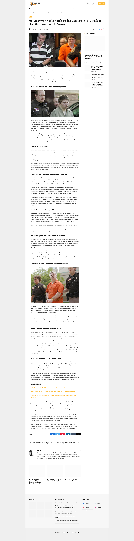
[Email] (23, 88)
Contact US (75, 532)
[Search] (104, 8)
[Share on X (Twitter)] (99, 29)
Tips (77, 9)
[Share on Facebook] (97, 29)
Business (40, 9)
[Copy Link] (23, 91)
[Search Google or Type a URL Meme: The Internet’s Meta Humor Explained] (95, 43)
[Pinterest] (23, 84)
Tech (72, 9)
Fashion (57, 9)
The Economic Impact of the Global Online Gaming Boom (54, 480)
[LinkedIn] (23, 80)
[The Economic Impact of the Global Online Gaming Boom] (55, 471)
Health (63, 9)
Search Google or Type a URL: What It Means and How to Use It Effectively (97, 68)
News (68, 9)
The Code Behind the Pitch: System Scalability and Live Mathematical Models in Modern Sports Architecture (36, 482)
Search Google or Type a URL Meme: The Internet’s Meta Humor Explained (95, 57)
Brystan (34, 29)
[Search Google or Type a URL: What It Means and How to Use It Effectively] (87, 68)
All (30, 16)
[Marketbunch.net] (35, 3)
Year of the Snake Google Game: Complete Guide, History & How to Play (97, 76)
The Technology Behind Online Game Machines (71, 480)
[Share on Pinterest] (101, 29)
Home (34, 9)
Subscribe (101, 3)
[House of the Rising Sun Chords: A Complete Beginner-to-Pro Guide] (87, 84)
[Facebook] (23, 73)
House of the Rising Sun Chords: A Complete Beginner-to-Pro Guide (97, 84)
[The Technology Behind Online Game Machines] (73, 471)
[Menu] (29, 9)
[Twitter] (23, 77)
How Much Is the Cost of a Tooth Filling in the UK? (66, 502)
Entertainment (49, 9)
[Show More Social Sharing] (104, 29)
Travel (81, 9)
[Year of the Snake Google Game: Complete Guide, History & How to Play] (87, 76)
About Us (57, 532)
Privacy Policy (66, 532)
